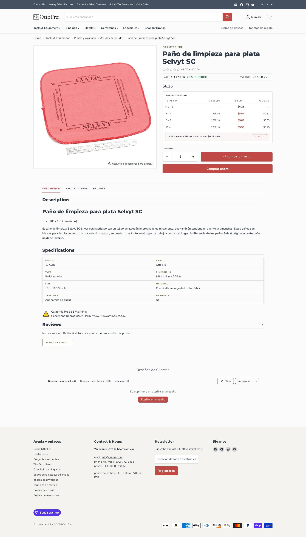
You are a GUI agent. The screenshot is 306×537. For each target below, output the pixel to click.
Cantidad (169, 148)
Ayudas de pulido (111, 38)
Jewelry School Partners (60, 4)
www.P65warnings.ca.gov (108, 316)
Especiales (130, 28)
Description (51, 188)
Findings (72, 28)
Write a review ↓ (57, 342)
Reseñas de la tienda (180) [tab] (95, 381)
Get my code (105, 510)
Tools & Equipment (46, 28)
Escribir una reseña (153, 400)
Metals (89, 28)
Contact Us (39, 4)
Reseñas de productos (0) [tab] (62, 381)
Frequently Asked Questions (91, 4)
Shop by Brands (155, 28)
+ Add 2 (260, 136)
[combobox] (143, 17)
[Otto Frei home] (46, 17)
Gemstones (109, 28)
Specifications (76, 188)
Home (37, 38)
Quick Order (142, 4)
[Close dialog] (135, 442)
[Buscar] (227, 17)
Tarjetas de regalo (261, 28)
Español (265, 4)
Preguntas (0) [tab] (121, 381)
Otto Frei (176, 47)
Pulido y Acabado (85, 38)
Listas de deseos (232, 28)
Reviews (99, 188)
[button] (254, 17)
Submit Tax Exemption (121, 4)
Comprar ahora (217, 169)
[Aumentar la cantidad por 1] (193, 157)
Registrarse (166, 471)
